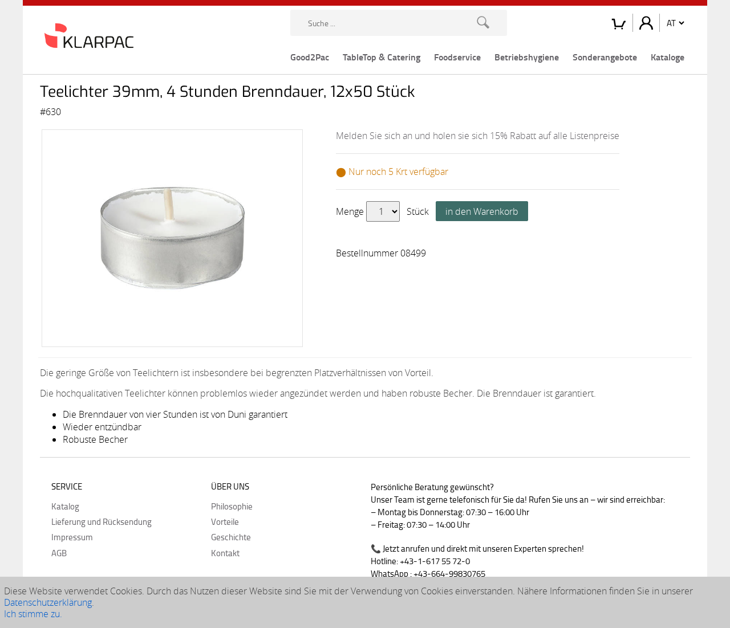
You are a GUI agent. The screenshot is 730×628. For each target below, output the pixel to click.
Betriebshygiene (526, 56)
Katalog (65, 506)
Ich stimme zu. (33, 613)
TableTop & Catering (381, 56)
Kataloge (667, 56)
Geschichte (231, 537)
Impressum (72, 537)
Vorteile (225, 521)
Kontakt (225, 552)
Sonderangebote (605, 56)
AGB (59, 552)
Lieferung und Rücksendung (101, 521)
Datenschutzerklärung (48, 602)
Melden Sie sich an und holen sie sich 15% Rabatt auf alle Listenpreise (477, 135)
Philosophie (232, 506)
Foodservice (457, 56)
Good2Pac (309, 56)
